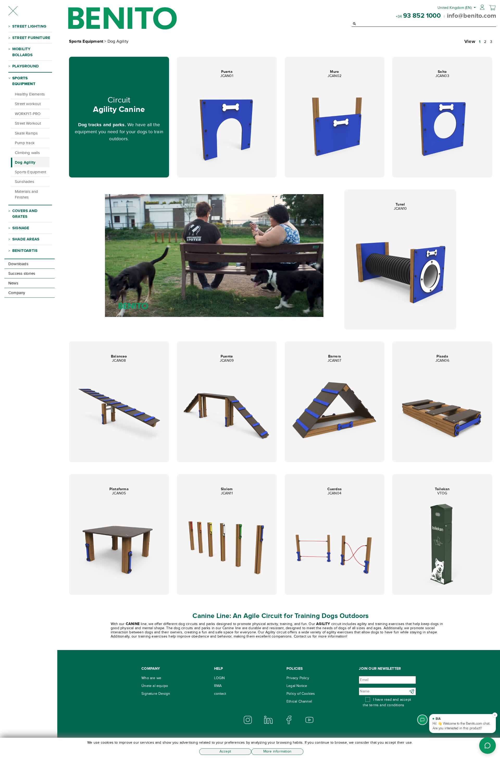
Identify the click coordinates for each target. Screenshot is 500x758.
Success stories (21, 273)
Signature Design (155, 694)
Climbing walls (27, 153)
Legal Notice (296, 686)
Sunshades (24, 182)
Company (16, 293)
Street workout (28, 104)
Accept (225, 751)
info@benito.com (471, 15)
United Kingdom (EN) (455, 8)
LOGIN (219, 678)
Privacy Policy (297, 678)
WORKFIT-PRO (27, 114)
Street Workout (28, 123)
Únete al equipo (154, 686)
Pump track (25, 143)
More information (277, 751)
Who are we (151, 678)
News (13, 283)
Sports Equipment (30, 172)
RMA (218, 686)
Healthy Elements (30, 94)
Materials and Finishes (26, 194)
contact (220, 694)
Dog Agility (25, 162)
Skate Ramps (26, 133)
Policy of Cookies (300, 694)
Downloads (18, 264)
